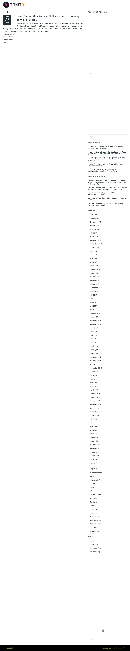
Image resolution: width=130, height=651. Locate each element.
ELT (91, 491)
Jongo (92, 505)
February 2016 (95, 350)
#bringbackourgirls (10, 29)
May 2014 (93, 426)
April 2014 (93, 430)
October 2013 (94, 452)
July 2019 (93, 233)
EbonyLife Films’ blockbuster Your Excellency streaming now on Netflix (105, 148)
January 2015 (95, 397)
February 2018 (95, 269)
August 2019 (94, 229)
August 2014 (94, 415)
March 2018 (94, 266)
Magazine (93, 513)
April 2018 (93, 262)
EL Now (92, 484)
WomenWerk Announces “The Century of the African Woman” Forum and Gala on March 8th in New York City (107, 182)
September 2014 (96, 412)
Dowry (92, 476)
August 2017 (94, 291)
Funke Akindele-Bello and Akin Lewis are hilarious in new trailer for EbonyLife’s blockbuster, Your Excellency (107, 159)
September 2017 (96, 288)
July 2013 (93, 459)
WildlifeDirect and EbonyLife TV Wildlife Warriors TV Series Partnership (106, 165)
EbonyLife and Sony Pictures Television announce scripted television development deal (107, 188)
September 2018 (96, 244)
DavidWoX (91, 181)
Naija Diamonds (95, 520)
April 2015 (93, 386)
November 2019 (95, 222)
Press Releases (95, 524)
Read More (45, 31)
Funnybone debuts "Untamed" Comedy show (107, 199)
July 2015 (93, 375)
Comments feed (95, 548)
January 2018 (95, 273)
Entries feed (94, 544)
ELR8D (92, 487)
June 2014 (93, 423)
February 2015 (95, 393)
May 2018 (93, 258)
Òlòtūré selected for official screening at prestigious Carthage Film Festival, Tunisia (103, 170)
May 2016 (93, 339)
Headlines (93, 498)
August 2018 (94, 247)
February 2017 (95, 313)
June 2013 (93, 463)
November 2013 (95, 448)
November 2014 (95, 404)
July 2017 (93, 295)
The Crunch (94, 527)
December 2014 (95, 401)
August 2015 (94, 372)
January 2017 (95, 317)
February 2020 (95, 218)
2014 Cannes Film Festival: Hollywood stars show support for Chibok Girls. (51, 18)
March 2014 (94, 434)
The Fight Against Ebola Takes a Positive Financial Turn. (105, 194)
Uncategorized (95, 531)
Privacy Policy (10, 648)
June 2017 (93, 299)
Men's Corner (94, 516)
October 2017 (94, 284)
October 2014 (94, 408)
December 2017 (95, 277)
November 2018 (95, 240)
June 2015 (93, 379)
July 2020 (93, 215)
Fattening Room (95, 494)
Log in (92, 541)
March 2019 (94, 236)
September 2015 (96, 368)
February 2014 (95, 437)
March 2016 (94, 346)
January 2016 (95, 353)
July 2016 (93, 331)
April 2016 (93, 342)
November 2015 (95, 361)
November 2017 (95, 280)
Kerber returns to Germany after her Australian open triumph (106, 204)
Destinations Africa (96, 473)
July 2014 (93, 419)
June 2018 (93, 255)
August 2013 (94, 456)
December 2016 (95, 320)
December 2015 (95, 357)
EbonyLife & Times (96, 480)
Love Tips (93, 509)
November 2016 (95, 324)
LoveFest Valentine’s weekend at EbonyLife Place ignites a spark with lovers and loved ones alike (107, 153)
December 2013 (95, 445)
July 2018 (93, 251)
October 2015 (94, 364)
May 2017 (93, 302)
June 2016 (93, 335)
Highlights (93, 502)
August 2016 (94, 328)
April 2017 (93, 306)
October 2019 (94, 225)
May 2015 (93, 382)
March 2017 (94, 309)
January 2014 (95, 441)
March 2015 (94, 390)
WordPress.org (95, 552)
